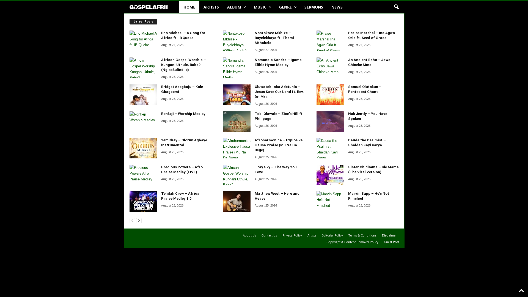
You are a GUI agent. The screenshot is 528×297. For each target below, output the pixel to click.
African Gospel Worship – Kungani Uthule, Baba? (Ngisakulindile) (183, 65)
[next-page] (139, 220)
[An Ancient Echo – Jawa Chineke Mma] (330, 67)
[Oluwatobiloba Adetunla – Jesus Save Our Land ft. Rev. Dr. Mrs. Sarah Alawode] (237, 94)
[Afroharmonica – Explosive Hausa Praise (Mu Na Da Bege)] (237, 148)
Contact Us (269, 235)
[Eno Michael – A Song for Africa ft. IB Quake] (143, 41)
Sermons (313, 7)
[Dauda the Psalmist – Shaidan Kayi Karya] (330, 148)
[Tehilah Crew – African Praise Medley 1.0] (143, 201)
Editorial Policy (332, 235)
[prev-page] (132, 220)
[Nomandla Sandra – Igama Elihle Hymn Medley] (237, 67)
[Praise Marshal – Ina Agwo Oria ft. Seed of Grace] (330, 41)
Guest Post (391, 242)
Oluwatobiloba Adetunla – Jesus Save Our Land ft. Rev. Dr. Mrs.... (279, 92)
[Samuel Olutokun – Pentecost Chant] (330, 94)
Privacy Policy (292, 235)
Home (189, 7)
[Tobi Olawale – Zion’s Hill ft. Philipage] (237, 121)
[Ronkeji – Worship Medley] (143, 121)
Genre (285, 7)
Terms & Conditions (362, 235)
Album (234, 7)
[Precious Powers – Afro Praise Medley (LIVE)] (143, 175)
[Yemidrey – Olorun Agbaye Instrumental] (143, 148)
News (337, 7)
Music (260, 7)
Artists (211, 7)
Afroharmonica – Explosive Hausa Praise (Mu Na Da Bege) (278, 145)
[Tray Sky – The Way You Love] (237, 175)
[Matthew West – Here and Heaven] (237, 201)
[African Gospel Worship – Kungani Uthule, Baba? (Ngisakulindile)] (143, 67)
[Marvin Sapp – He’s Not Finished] (330, 201)
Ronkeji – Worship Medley (183, 114)
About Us (249, 235)
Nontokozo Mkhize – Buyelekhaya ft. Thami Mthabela (274, 38)
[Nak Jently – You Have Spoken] (330, 121)
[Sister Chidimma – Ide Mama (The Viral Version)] (330, 175)
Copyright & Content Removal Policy (352, 242)
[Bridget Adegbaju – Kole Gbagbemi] (143, 94)
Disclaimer (389, 235)
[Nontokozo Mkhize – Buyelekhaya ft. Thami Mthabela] (237, 41)
